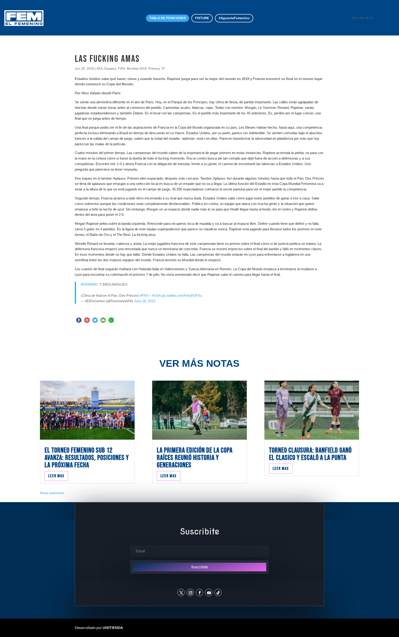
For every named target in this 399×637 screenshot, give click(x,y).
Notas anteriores (52, 493)
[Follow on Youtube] (208, 592)
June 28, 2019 (144, 301)
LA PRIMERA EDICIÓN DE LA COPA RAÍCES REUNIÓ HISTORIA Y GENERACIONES (195, 457)
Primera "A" (156, 68)
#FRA (144, 295)
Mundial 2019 (137, 68)
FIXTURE (202, 18)
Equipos (110, 68)
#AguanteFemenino (234, 18)
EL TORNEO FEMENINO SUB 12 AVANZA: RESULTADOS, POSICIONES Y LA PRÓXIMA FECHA (87, 457)
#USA (156, 295)
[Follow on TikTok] (218, 592)
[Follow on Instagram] (190, 592)
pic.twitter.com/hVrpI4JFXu (182, 295)
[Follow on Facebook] (199, 592)
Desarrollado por (99, 627)
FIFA (121, 68)
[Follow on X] (181, 592)
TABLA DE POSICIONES (167, 18)
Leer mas (56, 476)
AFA (100, 68)
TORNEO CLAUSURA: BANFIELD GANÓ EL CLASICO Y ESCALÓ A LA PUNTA (310, 454)
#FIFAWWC (89, 284)
